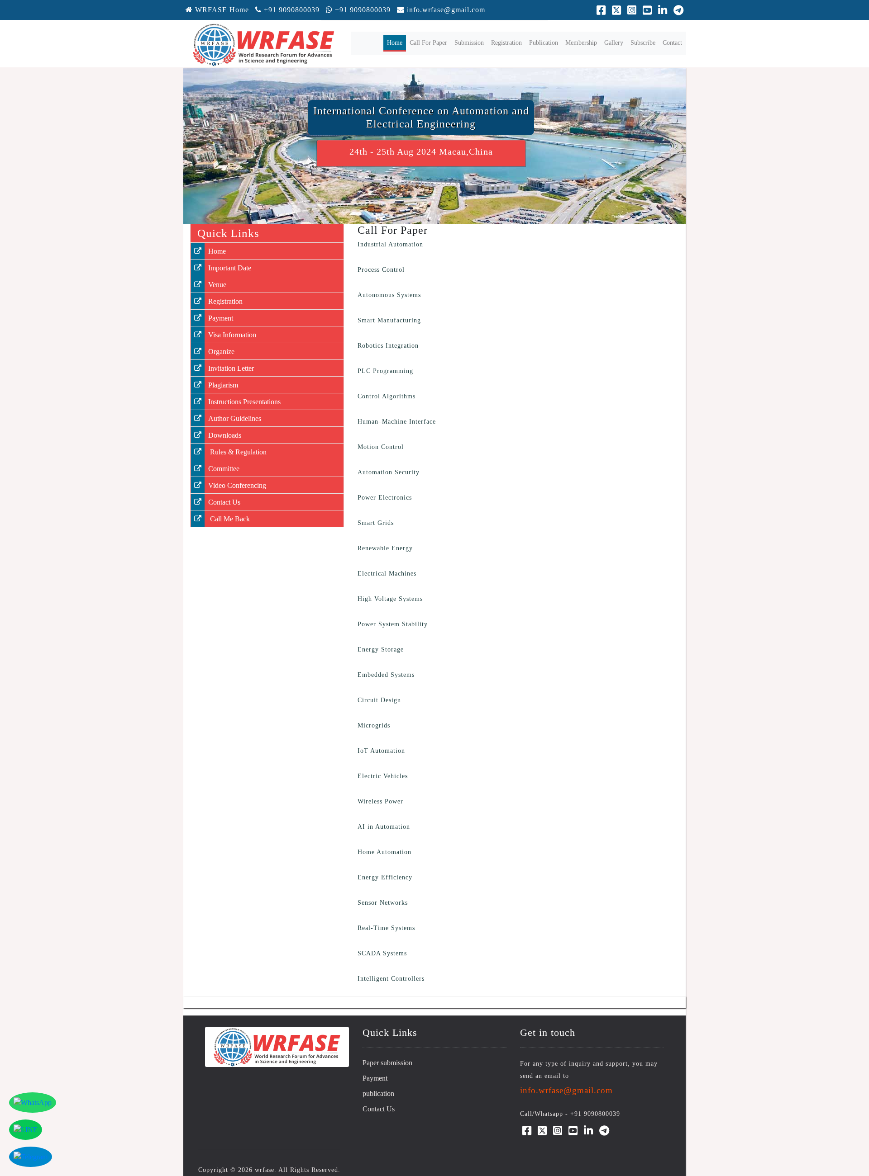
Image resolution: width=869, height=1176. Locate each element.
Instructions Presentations (244, 402)
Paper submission (387, 1063)
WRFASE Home (221, 10)
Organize (221, 351)
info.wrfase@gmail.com (446, 10)
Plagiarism (223, 385)
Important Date (229, 268)
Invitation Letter (231, 368)
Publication (543, 42)
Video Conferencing (237, 485)
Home (396, 42)
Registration (506, 42)
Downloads (224, 435)
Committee (223, 468)
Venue (217, 284)
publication (378, 1093)
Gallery (613, 42)
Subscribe (642, 42)
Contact (672, 42)
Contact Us (224, 502)
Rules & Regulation (237, 452)
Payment (220, 318)
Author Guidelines (234, 418)
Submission (469, 42)
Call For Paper (428, 42)
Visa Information (232, 335)
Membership (581, 42)
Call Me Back (229, 519)
